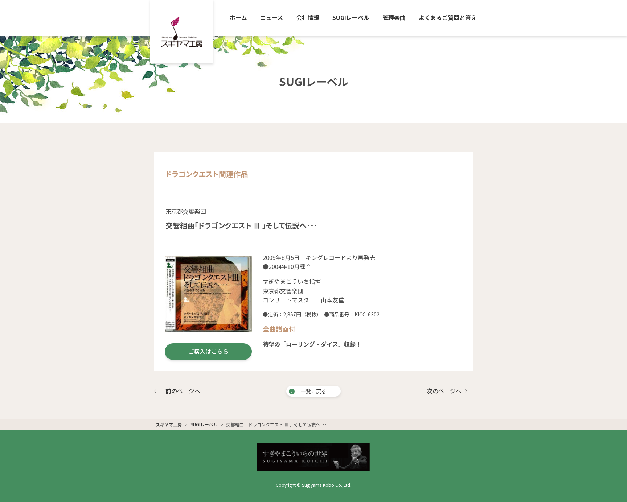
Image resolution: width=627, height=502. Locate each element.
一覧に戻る (313, 391)
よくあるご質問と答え (448, 17)
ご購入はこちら (208, 351)
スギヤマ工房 (169, 424)
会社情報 (307, 17)
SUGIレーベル (350, 17)
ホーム (238, 17)
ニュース (271, 17)
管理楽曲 (394, 17)
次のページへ (444, 390)
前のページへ (182, 390)
